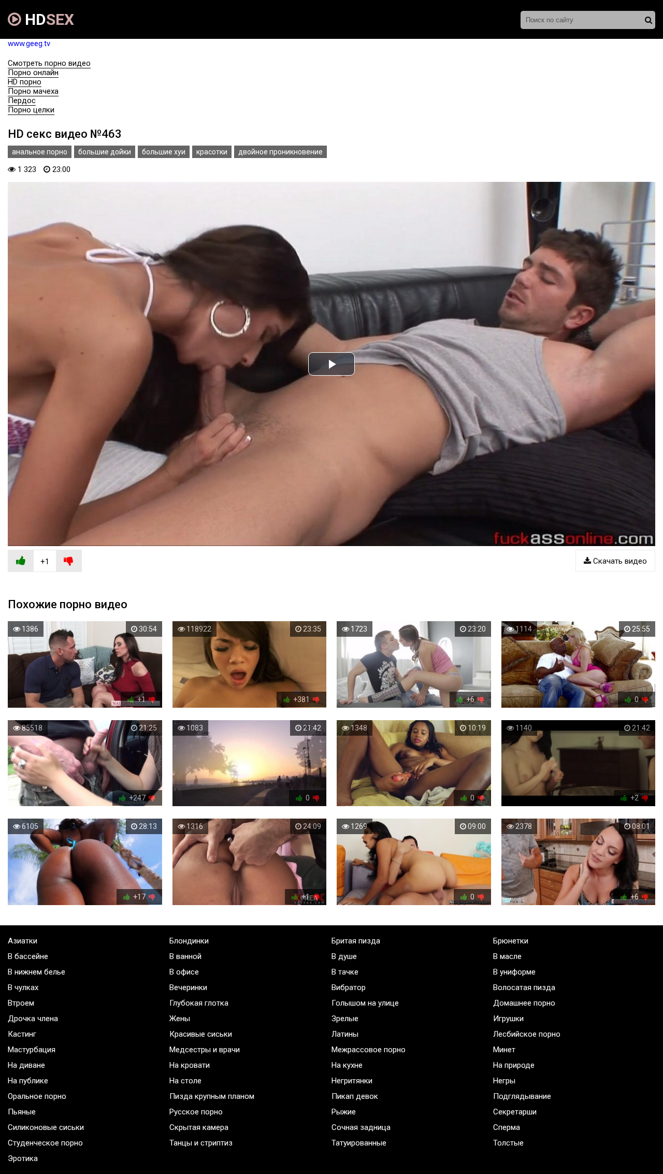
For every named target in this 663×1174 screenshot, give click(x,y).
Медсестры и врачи (204, 1049)
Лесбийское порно (526, 1034)
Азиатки (22, 941)
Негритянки (352, 1080)
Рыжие (344, 1111)
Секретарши (515, 1111)
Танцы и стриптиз (201, 1143)
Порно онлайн (33, 72)
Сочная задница (361, 1127)
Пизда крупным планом (211, 1096)
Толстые (508, 1143)
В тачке (345, 972)
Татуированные (359, 1143)
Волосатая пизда (524, 987)
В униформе (514, 972)
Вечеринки (188, 987)
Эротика (23, 1158)
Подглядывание (522, 1096)
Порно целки (31, 109)
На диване (26, 1065)
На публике (28, 1080)
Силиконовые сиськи (46, 1127)
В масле (507, 956)
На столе (185, 1080)
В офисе (184, 972)
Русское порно (196, 1111)
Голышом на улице (365, 1003)
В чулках (23, 987)
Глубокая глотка (198, 1003)
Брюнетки (510, 941)
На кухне (347, 1065)
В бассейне (28, 956)
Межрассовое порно (369, 1049)
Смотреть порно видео (49, 63)
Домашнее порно (524, 1003)
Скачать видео (619, 561)
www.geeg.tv (29, 43)
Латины (345, 1034)
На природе (514, 1065)
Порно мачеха (33, 91)
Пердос (22, 100)
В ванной (185, 956)
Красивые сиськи (200, 1034)
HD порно (24, 82)
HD (47, 19)
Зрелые (345, 1018)
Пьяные (22, 1111)
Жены (179, 1018)
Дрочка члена (33, 1018)
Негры (504, 1080)
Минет (504, 1049)
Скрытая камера (198, 1127)
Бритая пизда (356, 941)
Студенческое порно (45, 1143)
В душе (344, 956)
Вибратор (349, 987)
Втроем (21, 1003)
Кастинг (22, 1034)
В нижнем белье (36, 972)
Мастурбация (31, 1049)
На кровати (189, 1065)
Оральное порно (37, 1096)
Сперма (506, 1127)
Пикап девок (355, 1096)
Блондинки (189, 941)
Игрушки (508, 1018)
